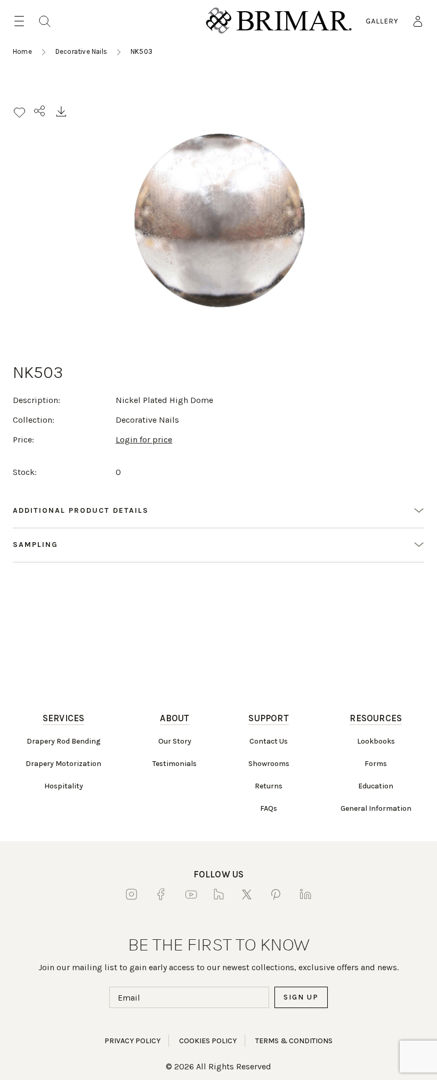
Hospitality (63, 786)
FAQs (268, 808)
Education (375, 786)
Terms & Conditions (294, 1040)
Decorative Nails (81, 51)
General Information (376, 808)
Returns (268, 786)
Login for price (144, 439)
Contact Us (268, 741)
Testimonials (174, 763)
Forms (376, 763)
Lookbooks (376, 741)
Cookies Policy (208, 1040)
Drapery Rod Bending (64, 741)
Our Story (174, 741)
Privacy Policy (132, 1040)
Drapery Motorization (63, 763)
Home (22, 51)
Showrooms (268, 763)
